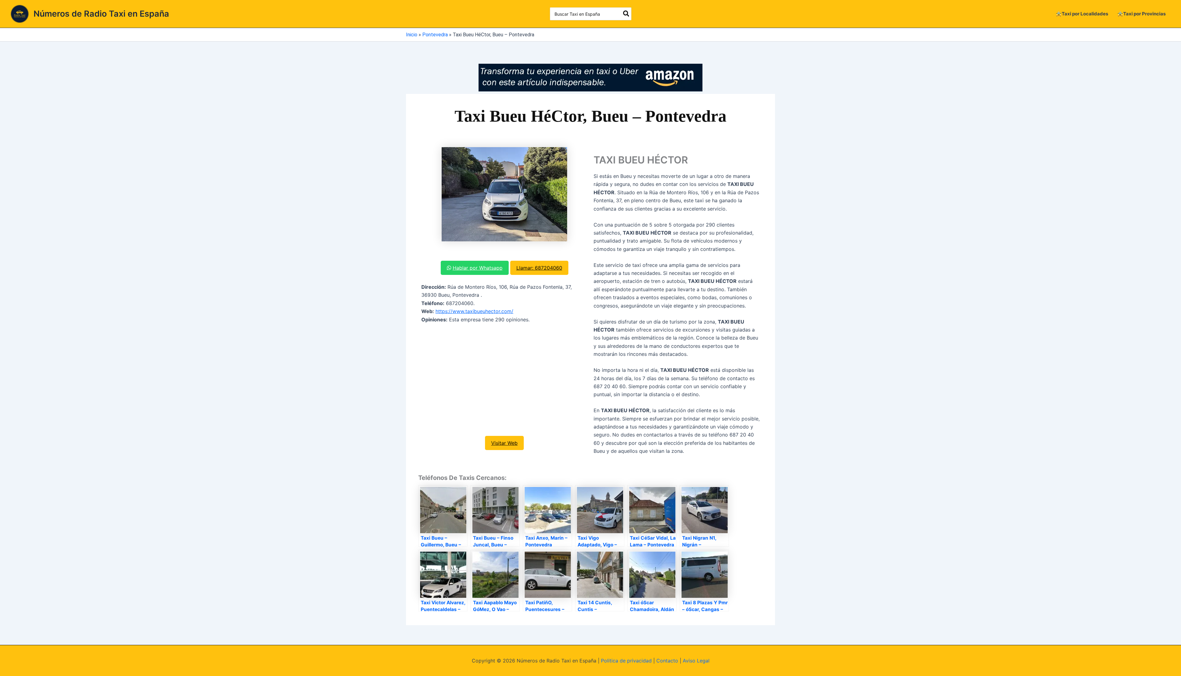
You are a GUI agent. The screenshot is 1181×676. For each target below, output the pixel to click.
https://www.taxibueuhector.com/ (474, 311)
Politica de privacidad (626, 661)
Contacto (667, 661)
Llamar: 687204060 (539, 268)
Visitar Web (504, 443)
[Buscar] (626, 14)
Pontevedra (435, 35)
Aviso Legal (696, 661)
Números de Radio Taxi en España (101, 14)
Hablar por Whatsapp (478, 268)
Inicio (411, 35)
